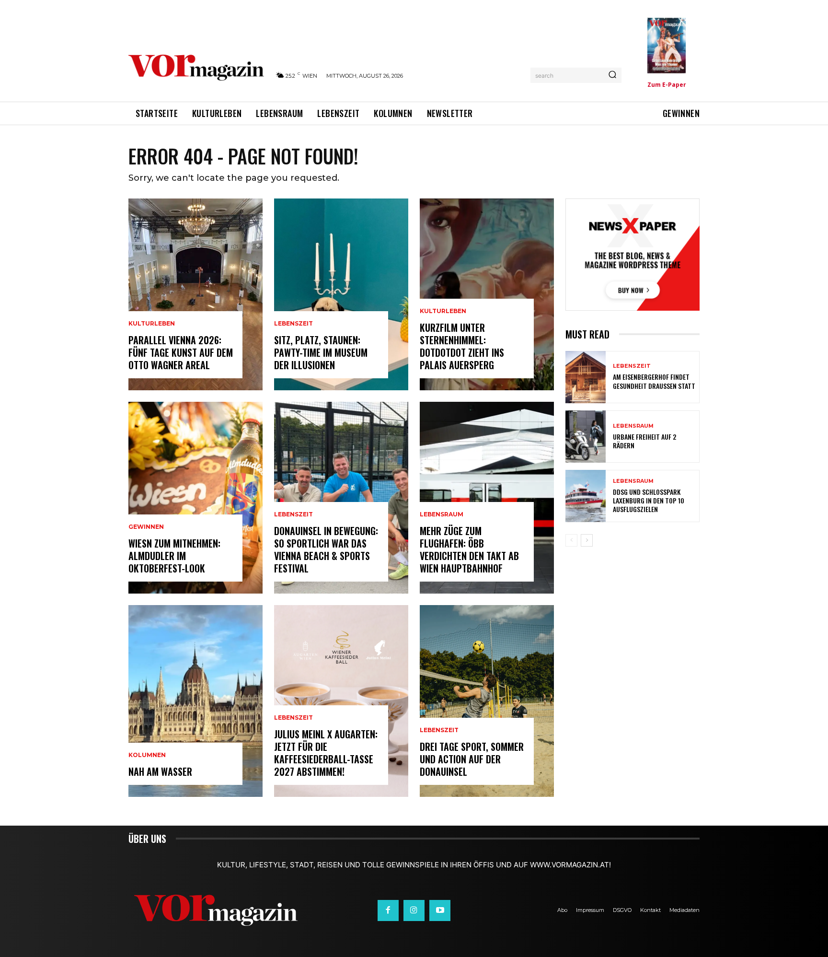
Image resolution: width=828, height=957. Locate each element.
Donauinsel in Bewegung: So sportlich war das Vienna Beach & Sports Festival (326, 549)
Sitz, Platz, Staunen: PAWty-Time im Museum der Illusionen (321, 352)
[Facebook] (388, 910)
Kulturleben (151, 324)
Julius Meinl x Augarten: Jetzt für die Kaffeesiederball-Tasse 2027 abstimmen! (326, 753)
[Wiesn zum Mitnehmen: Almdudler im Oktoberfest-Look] (195, 498)
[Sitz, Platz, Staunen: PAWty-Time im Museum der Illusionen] (341, 294)
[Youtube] (439, 910)
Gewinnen (146, 527)
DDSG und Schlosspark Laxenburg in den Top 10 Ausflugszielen (648, 500)
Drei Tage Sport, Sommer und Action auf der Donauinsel (472, 759)
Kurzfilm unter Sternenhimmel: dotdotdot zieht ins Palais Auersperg (462, 346)
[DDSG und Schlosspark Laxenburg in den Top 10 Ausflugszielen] (585, 496)
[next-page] (587, 540)
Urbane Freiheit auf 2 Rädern (644, 441)
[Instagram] (414, 910)
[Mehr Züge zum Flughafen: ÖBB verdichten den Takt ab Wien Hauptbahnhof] (487, 498)
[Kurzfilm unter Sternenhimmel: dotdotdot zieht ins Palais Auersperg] (487, 294)
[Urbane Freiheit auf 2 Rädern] (585, 436)
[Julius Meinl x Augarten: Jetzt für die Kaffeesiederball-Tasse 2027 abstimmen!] (341, 701)
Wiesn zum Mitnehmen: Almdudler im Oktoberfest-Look (174, 555)
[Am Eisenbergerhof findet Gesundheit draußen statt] (585, 377)
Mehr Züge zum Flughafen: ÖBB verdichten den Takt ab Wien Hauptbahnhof (469, 549)
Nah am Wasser (160, 771)
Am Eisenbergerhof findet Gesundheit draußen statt (654, 381)
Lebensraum (441, 514)
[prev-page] (571, 540)
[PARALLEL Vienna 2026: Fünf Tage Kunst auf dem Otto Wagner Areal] (195, 294)
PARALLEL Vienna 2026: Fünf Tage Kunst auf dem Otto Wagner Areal (180, 352)
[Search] (612, 75)
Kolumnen (147, 755)
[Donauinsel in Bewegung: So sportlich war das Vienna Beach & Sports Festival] (341, 498)
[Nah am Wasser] (195, 701)
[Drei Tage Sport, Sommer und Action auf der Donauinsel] (487, 701)
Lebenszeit (293, 324)
